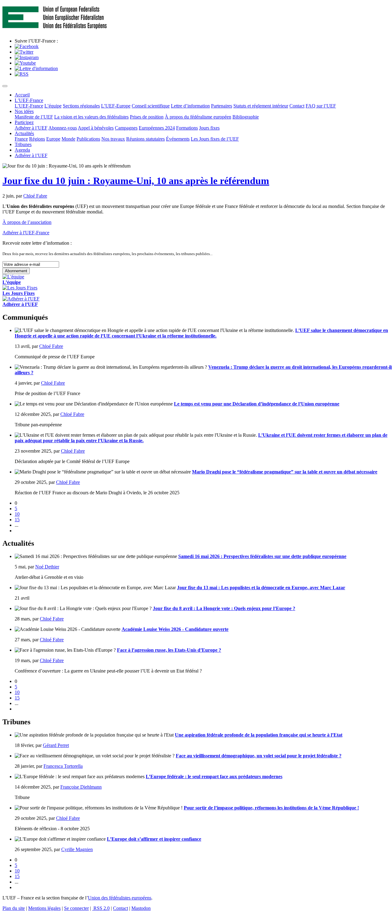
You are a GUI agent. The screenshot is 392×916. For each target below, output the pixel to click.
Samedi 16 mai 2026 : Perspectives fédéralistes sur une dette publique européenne (262, 556)
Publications (88, 138)
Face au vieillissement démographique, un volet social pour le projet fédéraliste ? (258, 755)
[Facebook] (27, 46)
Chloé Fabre (35, 195)
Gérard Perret (56, 745)
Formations (187, 127)
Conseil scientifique (151, 105)
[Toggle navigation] (4, 86)
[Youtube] (25, 63)
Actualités (24, 133)
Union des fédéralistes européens (119, 897)
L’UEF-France (29, 100)
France (21, 138)
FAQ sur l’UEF (321, 105)
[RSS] (21, 74)
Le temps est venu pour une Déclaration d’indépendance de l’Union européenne (256, 403)
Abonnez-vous (62, 127)
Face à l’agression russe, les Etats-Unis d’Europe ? (169, 650)
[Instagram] (27, 57)
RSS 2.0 (101, 908)
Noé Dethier (47, 566)
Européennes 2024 (157, 127)
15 (17, 519)
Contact (296, 105)
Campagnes (126, 127)
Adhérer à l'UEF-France (25, 232)
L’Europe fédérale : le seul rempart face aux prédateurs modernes (214, 776)
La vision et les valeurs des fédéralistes (91, 116)
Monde (68, 138)
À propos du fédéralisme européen (198, 116)
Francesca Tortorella (63, 766)
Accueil (22, 94)
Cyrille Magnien (77, 849)
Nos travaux (113, 138)
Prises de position (147, 116)
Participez (24, 122)
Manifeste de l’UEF (34, 116)
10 (17, 514)
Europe (53, 138)
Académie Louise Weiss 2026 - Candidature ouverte (175, 629)
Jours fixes (209, 127)
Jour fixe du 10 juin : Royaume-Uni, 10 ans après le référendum (135, 180)
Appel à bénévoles (96, 127)
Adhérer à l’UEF (31, 127)
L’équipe (53, 105)
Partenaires (221, 105)
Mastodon (141, 908)
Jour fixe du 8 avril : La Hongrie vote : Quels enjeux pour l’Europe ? (224, 608)
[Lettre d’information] (36, 68)
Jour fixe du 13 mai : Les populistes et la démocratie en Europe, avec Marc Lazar (261, 587)
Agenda (22, 150)
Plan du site (13, 908)
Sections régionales (81, 105)
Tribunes (23, 144)
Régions (37, 138)
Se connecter (76, 908)
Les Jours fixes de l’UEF (215, 138)
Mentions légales (44, 908)
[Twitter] (24, 52)
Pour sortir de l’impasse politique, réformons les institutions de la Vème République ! (271, 807)
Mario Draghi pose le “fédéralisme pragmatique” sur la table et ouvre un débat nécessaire (284, 471)
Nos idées (24, 111)
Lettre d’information (190, 105)
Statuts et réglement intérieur (260, 105)
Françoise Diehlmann (81, 787)
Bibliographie (245, 116)
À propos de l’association (26, 222)
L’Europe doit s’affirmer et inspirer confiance (154, 839)
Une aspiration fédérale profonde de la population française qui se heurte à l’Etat (258, 734)
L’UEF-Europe (115, 105)
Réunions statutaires (145, 138)
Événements (178, 138)
